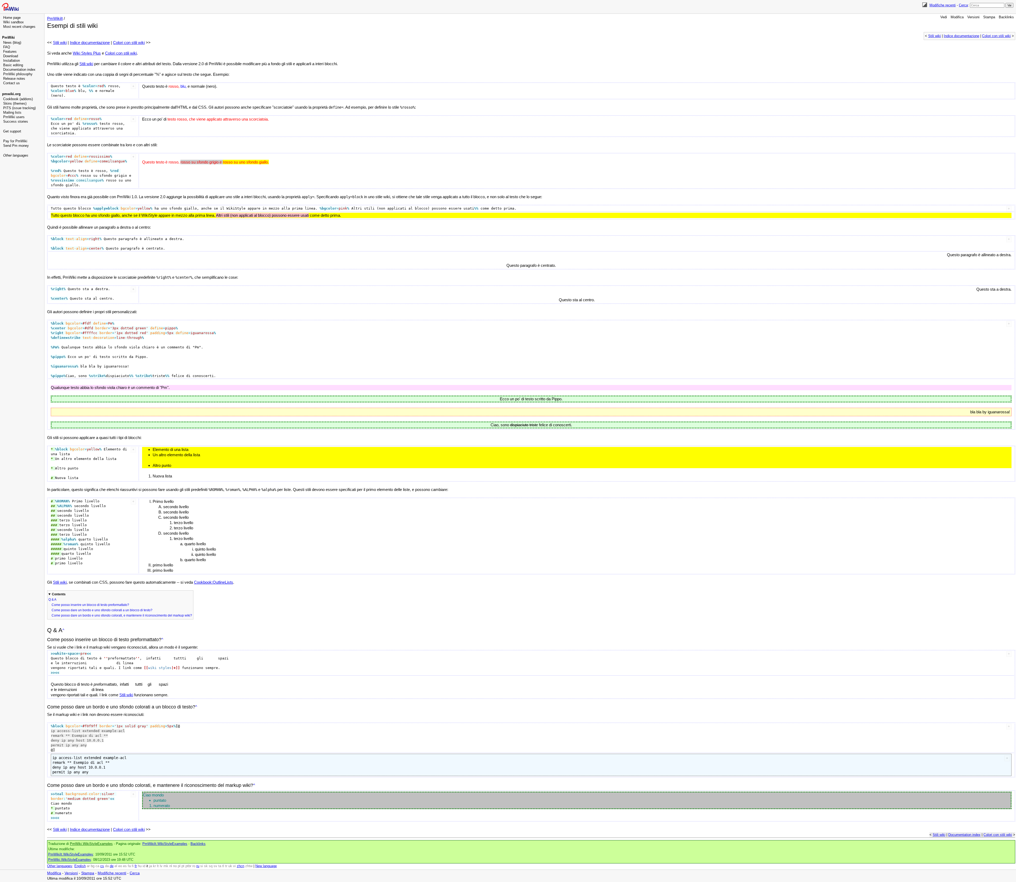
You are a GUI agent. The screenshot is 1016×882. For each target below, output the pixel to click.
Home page (12, 18)
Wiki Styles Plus (87, 53)
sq (210, 866)
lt (158, 866)
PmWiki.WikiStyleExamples (91, 844)
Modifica (957, 17)
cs (102, 866)
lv (161, 866)
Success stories (15, 121)
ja (150, 866)
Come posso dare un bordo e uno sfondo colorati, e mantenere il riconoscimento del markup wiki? (122, 615)
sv (215, 866)
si (201, 866)
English (80, 866)
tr (226, 866)
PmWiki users (14, 117)
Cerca (963, 5)
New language (266, 866)
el (116, 866)
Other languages (15, 155)
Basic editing (13, 65)
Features (10, 52)
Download (10, 56)
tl (223, 866)
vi (234, 866)
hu (140, 866)
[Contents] (63, 630)
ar (88, 866)
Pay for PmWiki (15, 141)
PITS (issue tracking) (19, 108)
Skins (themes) (14, 103)
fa (129, 866)
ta (219, 866)
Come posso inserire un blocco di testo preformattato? (90, 605)
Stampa (989, 17)
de (112, 866)
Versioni (973, 17)
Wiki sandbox (13, 22)
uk (230, 866)
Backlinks (1006, 17)
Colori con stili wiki (996, 36)
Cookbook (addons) (18, 99)
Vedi (943, 17)
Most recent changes (19, 27)
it (147, 866)
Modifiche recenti (942, 5)
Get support (12, 131)
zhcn (240, 866)
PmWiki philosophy (18, 74)
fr (136, 866)
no (175, 866)
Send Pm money (16, 146)
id (144, 866)
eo (120, 866)
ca (97, 866)
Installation (11, 61)
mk (166, 866)
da (107, 866)
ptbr (188, 866)
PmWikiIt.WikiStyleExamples (164, 844)
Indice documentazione (961, 36)
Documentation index (19, 70)
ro (193, 866)
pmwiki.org (11, 94)
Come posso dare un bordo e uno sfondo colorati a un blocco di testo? (102, 610)
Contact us (11, 83)
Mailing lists (12, 112)
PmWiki (8, 37)
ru (197, 866)
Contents (59, 594)
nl (170, 866)
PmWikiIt (55, 18)
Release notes (14, 79)
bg (92, 866)
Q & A (52, 599)
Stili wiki (934, 36)
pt (183, 866)
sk (206, 866)
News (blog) (12, 43)
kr (154, 866)
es (125, 866)
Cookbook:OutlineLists (213, 582)
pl (179, 866)
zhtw (248, 866)
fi (133, 866)
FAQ (6, 47)
